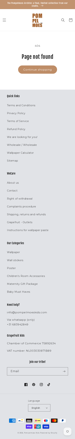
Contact (12, 190)
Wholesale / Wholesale (22, 145)
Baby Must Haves (18, 291)
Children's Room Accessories (26, 276)
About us (13, 182)
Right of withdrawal (19, 198)
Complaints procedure (21, 206)
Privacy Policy (16, 113)
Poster (11, 268)
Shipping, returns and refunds (26, 214)
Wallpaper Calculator (20, 152)
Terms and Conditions (21, 105)
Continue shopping (37, 69)
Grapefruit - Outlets (19, 222)
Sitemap (12, 160)
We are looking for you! (22, 137)
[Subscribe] (64, 371)
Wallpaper (13, 252)
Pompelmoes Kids (32, 433)
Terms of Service (18, 121)
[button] (4, 20)
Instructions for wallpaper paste (27, 230)
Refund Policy (16, 129)
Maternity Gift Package (22, 283)
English (36, 407)
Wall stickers (15, 260)
